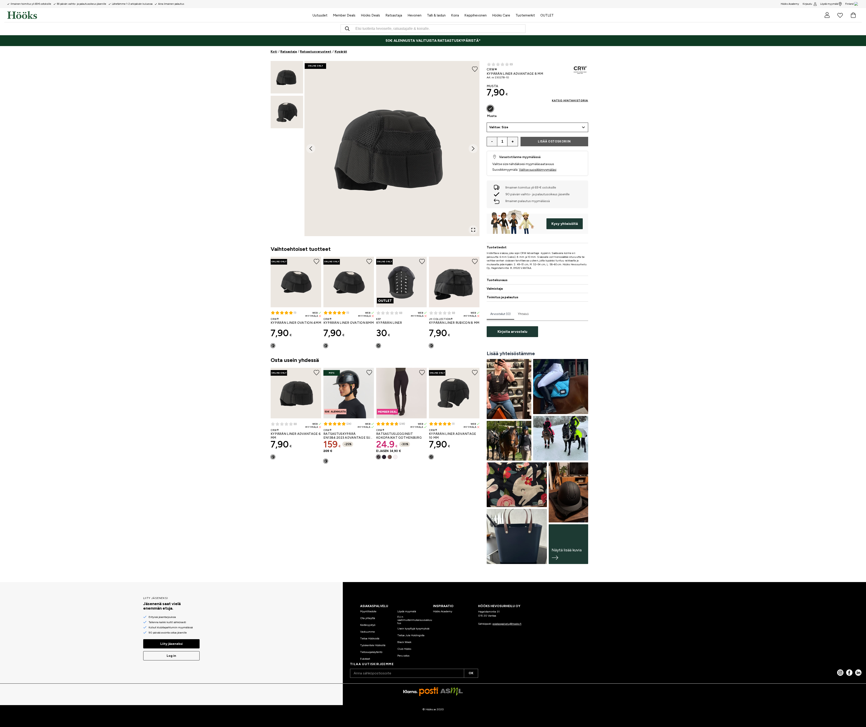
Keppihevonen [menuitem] (475, 15)
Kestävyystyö (367, 625)
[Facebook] (849, 672)
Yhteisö (523, 314)
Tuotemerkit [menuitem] (525, 15)
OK (471, 673)
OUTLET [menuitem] (547, 15)
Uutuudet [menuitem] (320, 15)
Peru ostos (403, 655)
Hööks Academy (442, 611)
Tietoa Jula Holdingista (410, 635)
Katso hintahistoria (570, 100)
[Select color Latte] (389, 457)
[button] (287, 77)
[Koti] (158, 15)
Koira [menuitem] (455, 15)
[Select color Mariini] (384, 457)
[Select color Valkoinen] (395, 457)
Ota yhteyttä (367, 618)
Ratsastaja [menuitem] (393, 15)
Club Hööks (404, 648)
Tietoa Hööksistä (369, 638)
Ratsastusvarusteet (315, 52)
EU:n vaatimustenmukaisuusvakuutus (414, 620)
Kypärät (341, 52)
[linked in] (858, 672)
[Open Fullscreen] (473, 229)
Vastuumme (367, 631)
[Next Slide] (473, 148)
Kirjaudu (807, 3)
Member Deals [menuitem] (344, 15)
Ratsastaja (288, 52)
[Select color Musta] (273, 345)
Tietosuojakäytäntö (371, 652)
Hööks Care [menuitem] (501, 15)
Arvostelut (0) (500, 314)
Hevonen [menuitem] (414, 15)
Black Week (404, 642)
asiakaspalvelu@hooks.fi (507, 623)
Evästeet (365, 658)
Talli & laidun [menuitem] (436, 15)
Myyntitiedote (368, 611)
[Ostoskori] (853, 15)
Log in (171, 656)
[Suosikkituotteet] (840, 15)
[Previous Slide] (310, 148)
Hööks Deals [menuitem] (370, 15)
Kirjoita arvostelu (512, 331)
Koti (274, 52)
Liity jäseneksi (171, 644)
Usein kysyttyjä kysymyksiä (413, 628)
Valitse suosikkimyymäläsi (537, 170)
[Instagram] (840, 672)
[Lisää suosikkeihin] (475, 69)
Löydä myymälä (829, 3)
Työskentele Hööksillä (372, 645)
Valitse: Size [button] (498, 127)
